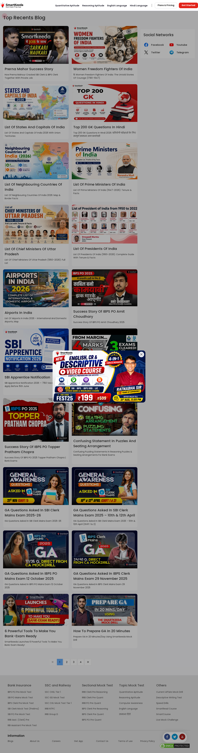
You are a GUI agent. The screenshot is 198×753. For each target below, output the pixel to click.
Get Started (188, 5)
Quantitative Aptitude (67, 5)
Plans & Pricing (166, 5)
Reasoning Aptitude (93, 5)
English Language (117, 5)
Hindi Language (138, 5)
